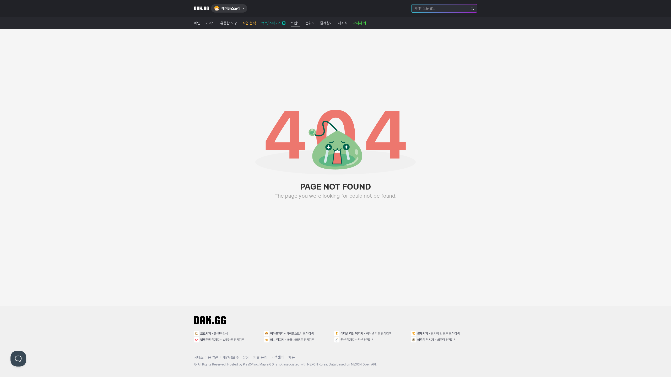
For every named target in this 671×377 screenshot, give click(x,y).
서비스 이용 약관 (206, 357)
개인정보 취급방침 (236, 357)
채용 (291, 357)
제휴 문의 (260, 357)
